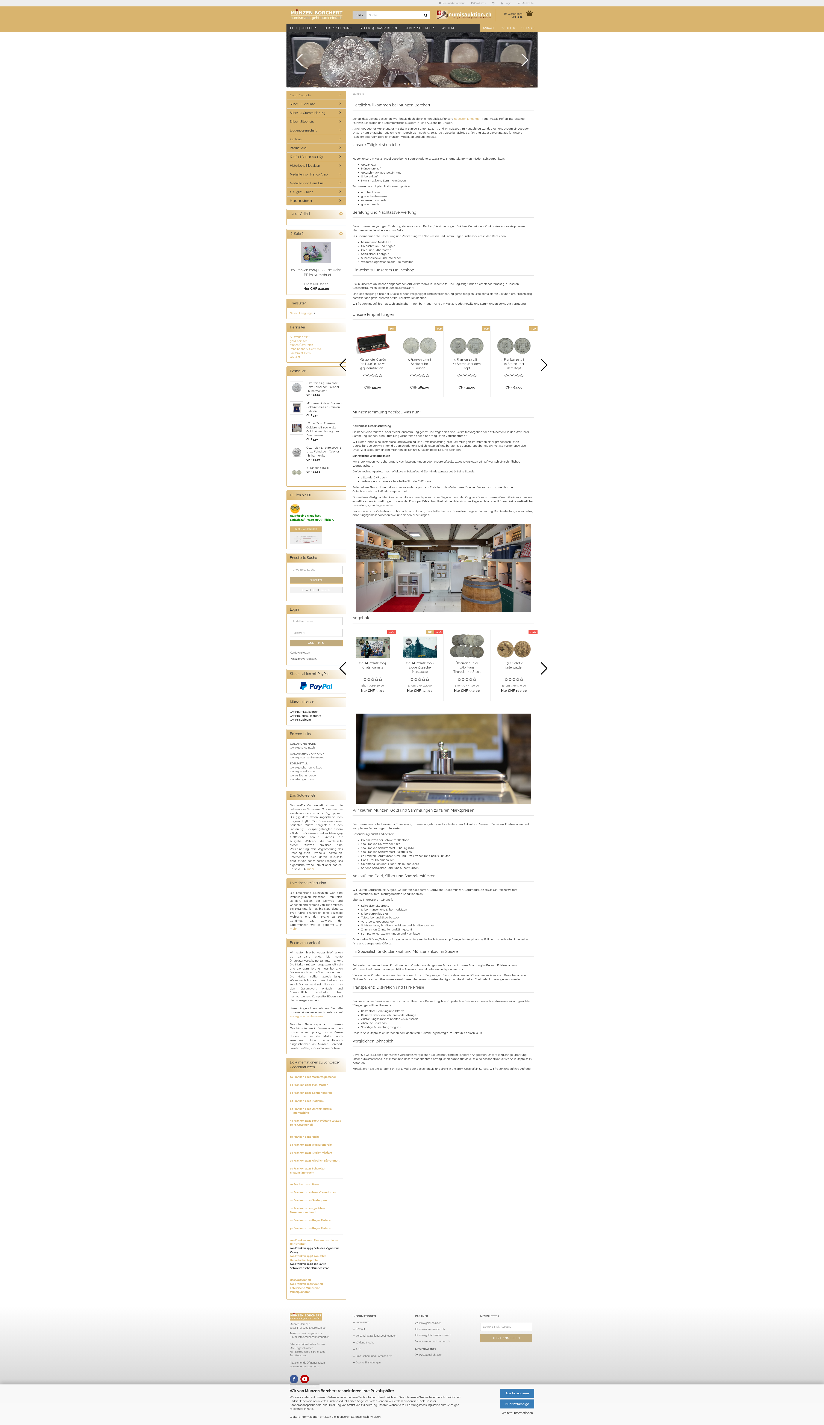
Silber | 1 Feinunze (338, 28)
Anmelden (316, 643)
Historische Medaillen (305, 165)
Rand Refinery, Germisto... (306, 349)
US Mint (295, 357)
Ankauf (489, 28)
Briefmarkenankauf (453, 3)
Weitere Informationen (517, 1413)
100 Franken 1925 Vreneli (306, 1284)
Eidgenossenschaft (303, 130)
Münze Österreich (301, 344)
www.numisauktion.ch (432, 1329)
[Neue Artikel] (341, 214)
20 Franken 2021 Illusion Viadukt (311, 1152)
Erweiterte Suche (316, 589)
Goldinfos (480, 3)
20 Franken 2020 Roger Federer (311, 1220)
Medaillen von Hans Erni (307, 183)
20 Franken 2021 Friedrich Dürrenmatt (314, 1160)
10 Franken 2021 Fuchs (304, 1136)
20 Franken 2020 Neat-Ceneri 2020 (313, 1192)
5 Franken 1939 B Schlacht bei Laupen (420, 364)
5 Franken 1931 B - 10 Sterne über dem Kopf (514, 364)
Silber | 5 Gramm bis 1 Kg (379, 28)
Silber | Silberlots (420, 28)
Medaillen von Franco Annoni (310, 174)
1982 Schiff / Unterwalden (514, 665)
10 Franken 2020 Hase (304, 1184)
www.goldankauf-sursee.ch (308, 1016)
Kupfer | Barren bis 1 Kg (306, 157)
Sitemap (527, 28)
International (298, 148)
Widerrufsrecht (365, 1342)
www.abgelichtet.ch (430, 1354)
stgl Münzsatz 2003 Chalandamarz (372, 665)
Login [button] (507, 3)
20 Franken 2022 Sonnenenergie (311, 1092)
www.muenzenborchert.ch (434, 1341)
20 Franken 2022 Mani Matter (309, 1084)
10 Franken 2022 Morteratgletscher (313, 1077)
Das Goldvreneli (300, 1279)
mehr (310, 869)
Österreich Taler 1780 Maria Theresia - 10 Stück (466, 667)
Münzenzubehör (301, 201)
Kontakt (360, 1329)
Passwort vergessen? (303, 658)
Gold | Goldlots (303, 28)
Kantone (295, 139)
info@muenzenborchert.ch (313, 1337)
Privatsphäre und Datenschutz (374, 1356)
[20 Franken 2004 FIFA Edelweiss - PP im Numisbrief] (316, 252)
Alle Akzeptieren (517, 1393)
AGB (358, 1349)
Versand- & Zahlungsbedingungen (376, 1335)
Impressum (362, 1322)
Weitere (448, 28)
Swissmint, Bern (300, 353)
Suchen (316, 580)
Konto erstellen (300, 652)
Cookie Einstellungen (368, 1362)
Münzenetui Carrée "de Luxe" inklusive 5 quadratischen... (372, 364)
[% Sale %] (341, 233)
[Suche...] (426, 15)
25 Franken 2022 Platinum (307, 1101)
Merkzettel (527, 3)
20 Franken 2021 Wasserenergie (311, 1144)
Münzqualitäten (300, 1291)
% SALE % (508, 28)
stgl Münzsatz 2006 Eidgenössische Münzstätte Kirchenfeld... (419, 667)
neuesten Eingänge (467, 118)
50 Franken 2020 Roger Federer (311, 1228)
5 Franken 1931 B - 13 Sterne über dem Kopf (467, 364)
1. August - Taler (301, 192)
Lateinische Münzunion (305, 1288)
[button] (493, 3)
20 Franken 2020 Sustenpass (308, 1200)
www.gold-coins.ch (430, 1323)
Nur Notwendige (517, 1404)
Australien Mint (299, 337)
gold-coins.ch (298, 341)
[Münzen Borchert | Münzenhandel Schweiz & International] (318, 15)
